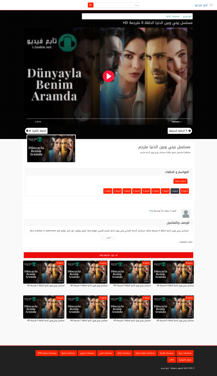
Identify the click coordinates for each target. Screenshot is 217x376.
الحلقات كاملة (180, 181)
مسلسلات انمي (105, 353)
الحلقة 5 (146, 191)
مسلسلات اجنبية (68, 353)
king (151, 211)
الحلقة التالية (37, 130)
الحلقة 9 (184, 191)
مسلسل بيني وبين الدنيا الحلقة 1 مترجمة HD (132, 320)
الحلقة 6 (155, 191)
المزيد (108, 237)
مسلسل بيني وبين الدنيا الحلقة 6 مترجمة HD (175, 285)
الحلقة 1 (107, 191)
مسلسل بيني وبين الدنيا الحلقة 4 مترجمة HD (88, 285)
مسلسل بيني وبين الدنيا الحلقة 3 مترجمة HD (45, 320)
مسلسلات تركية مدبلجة (145, 353)
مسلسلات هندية (166, 353)
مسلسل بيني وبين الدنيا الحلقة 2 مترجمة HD (45, 285)
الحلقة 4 (136, 191)
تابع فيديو (201, 5)
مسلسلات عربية (184, 353)
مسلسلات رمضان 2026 (47, 353)
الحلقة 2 (117, 191)
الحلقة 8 (175, 191)
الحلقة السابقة (178, 130)
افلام (171, 360)
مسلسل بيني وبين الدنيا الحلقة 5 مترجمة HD (175, 320)
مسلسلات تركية (172, 16)
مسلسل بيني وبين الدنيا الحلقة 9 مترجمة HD (132, 285)
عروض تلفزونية (185, 360)
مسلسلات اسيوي (87, 353)
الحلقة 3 (127, 191)
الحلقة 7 (165, 191)
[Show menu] (211, 5)
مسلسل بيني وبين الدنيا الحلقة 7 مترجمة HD (88, 320)
